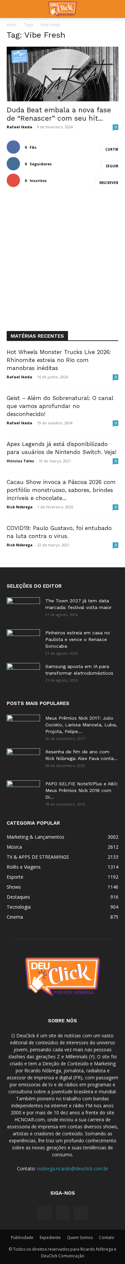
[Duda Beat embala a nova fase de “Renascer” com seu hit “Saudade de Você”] (62, 74)
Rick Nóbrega (20, 506)
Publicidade (22, 1237)
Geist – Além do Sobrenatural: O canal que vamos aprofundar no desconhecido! (60, 406)
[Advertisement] (62, 265)
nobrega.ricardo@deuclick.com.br (72, 1168)
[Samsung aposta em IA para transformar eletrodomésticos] (23, 674)
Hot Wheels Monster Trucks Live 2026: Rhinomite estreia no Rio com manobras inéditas (59, 360)
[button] (11, 9)
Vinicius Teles (20, 460)
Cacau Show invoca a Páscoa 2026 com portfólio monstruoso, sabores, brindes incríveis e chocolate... (61, 490)
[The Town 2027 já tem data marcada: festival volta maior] (23, 609)
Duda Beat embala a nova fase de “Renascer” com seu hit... (59, 114)
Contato (106, 1237)
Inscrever (108, 182)
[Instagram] (62, 1212)
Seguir (112, 166)
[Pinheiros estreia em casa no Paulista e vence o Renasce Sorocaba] (23, 641)
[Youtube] (80, 1213)
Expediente (50, 1237)
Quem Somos (80, 1237)
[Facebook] (44, 1213)
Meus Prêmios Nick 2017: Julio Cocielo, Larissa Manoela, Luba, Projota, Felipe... (81, 724)
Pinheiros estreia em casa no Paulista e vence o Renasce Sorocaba (77, 639)
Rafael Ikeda (19, 126)
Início (12, 25)
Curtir (111, 149)
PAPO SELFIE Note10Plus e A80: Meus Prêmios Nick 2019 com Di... (81, 790)
